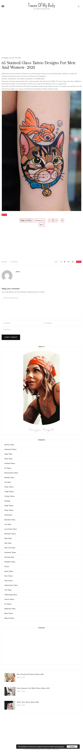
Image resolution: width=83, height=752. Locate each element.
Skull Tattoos (8, 580)
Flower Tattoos (9, 510)
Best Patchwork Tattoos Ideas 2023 (30, 674)
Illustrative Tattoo (9, 520)
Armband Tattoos (9, 463)
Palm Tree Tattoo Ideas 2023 (28, 702)
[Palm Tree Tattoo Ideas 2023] (9, 705)
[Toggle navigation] (3, 6)
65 (62, 220)
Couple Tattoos (9, 491)
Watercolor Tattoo (9, 609)
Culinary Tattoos (9, 496)
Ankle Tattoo (8, 459)
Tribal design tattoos (10, 594)
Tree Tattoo (8, 590)
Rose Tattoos (8, 576)
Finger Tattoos (8, 505)
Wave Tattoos (8, 613)
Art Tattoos (7, 468)
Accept (72, 747)
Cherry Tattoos (9, 487)
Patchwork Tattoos (10, 552)
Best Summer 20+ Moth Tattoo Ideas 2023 (33, 688)
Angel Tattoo (8, 454)
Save (79, 262)
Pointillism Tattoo (9, 562)
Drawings (7, 501)
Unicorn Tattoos (9, 599)
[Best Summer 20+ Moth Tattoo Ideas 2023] (9, 691)
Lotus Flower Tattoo (10, 529)
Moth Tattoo (8, 538)
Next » (42, 225)
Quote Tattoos (8, 571)
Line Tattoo (7, 524)
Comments (14, 262)
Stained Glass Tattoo (11, 58)
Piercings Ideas (9, 557)
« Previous (37, 220)
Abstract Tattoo (9, 445)
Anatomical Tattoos (10, 449)
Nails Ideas (7, 543)
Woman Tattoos (9, 618)
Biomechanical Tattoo (11, 473)
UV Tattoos (7, 604)
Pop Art (6, 566)
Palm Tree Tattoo (9, 548)
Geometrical (8, 515)
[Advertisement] (41, 35)
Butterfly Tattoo (9, 477)
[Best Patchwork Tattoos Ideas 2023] (9, 677)
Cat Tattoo (7, 482)
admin (4, 262)
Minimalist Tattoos (10, 534)
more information (59, 746)
